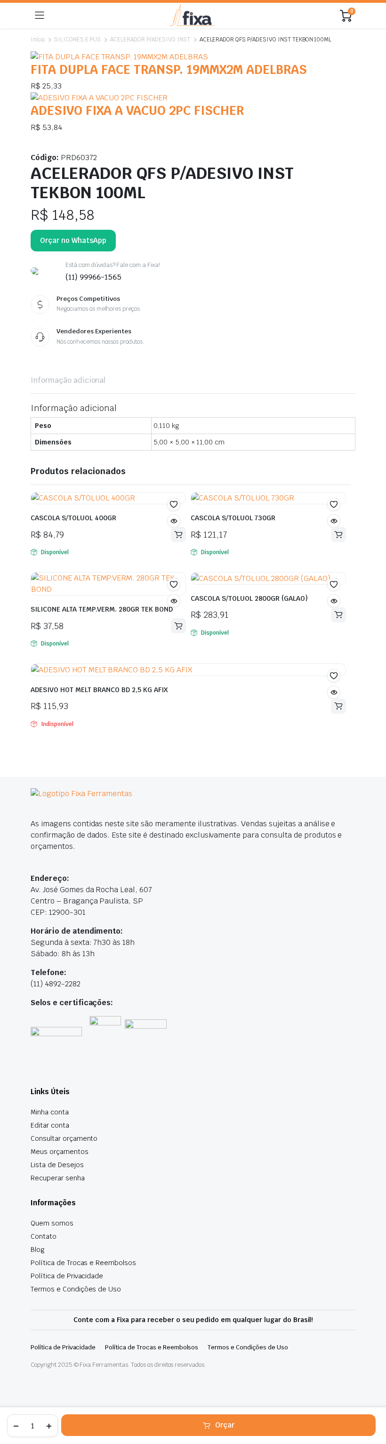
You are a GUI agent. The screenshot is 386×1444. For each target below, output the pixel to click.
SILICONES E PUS (77, 39)
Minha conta (50, 1112)
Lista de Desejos (57, 1165)
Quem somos (52, 1223)
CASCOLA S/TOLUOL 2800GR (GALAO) (249, 598)
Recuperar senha (58, 1178)
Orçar (224, 1424)
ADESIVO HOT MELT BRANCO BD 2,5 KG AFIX (99, 690)
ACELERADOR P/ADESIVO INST (150, 39)
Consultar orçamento (64, 1138)
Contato (43, 1236)
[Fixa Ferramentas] (192, 16)
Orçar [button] (178, 534)
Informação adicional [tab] (68, 380)
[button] (173, 504)
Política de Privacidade (67, 1276)
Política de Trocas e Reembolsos (83, 1262)
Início (38, 39)
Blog (38, 1249)
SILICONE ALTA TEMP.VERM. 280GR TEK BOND (102, 609)
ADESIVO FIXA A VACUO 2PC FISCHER (137, 111)
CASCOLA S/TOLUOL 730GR (240, 518)
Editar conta (50, 1125)
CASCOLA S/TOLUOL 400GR (81, 518)
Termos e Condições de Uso (76, 1289)
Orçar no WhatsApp (73, 240)
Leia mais (338, 706)
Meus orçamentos (59, 1151)
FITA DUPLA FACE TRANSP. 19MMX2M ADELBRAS (169, 70)
